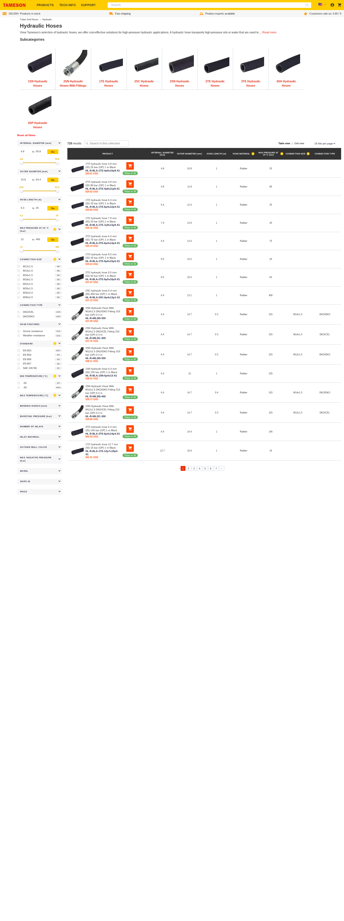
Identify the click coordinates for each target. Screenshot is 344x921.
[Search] (308, 5)
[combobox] (209, 5)
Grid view (299, 143)
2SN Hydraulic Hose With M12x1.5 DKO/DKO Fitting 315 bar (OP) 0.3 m (102, 351)
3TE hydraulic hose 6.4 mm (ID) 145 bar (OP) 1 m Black (101, 428)
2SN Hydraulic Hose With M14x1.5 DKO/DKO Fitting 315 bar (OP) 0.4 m (102, 389)
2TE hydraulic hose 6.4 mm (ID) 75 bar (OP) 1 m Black (101, 238)
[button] (39, 143)
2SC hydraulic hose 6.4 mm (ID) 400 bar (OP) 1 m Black (101, 292)
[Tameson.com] (14, 5)
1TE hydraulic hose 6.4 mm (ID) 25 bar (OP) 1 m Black (101, 202)
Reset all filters (26, 135)
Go (53, 151)
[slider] (21, 162)
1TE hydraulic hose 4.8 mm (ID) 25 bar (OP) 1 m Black (101, 165)
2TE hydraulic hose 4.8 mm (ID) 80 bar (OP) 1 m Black (101, 183)
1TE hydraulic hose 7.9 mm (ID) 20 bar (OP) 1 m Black (101, 220)
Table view (284, 143)
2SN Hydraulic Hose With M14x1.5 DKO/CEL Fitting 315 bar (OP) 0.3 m (102, 331)
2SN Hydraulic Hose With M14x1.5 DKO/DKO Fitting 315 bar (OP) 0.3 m (102, 311)
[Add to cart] (130, 166)
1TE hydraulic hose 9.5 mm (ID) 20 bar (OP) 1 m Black (101, 256)
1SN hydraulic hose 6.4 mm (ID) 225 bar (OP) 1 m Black (101, 370)
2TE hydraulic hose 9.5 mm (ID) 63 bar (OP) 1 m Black (101, 274)
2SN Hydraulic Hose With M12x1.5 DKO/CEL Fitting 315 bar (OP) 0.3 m (102, 409)
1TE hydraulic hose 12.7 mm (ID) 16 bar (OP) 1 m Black (101, 446)
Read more (269, 32)
